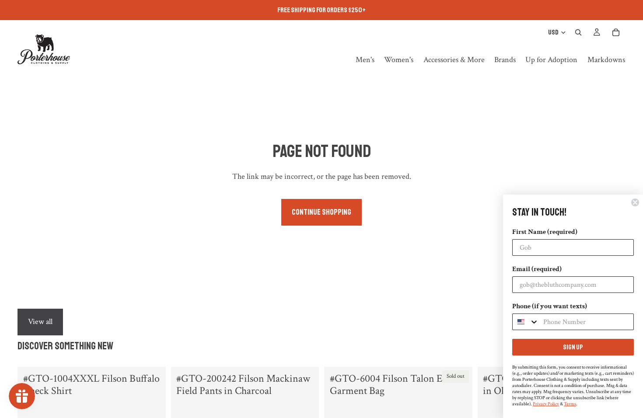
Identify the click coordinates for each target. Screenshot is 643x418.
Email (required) (537, 269)
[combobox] (526, 322)
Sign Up (573, 347)
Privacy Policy (546, 404)
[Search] (578, 32)
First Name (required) (544, 232)
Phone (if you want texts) (549, 306)
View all (40, 322)
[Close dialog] (635, 202)
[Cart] (616, 32)
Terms (570, 404)
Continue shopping (321, 212)
